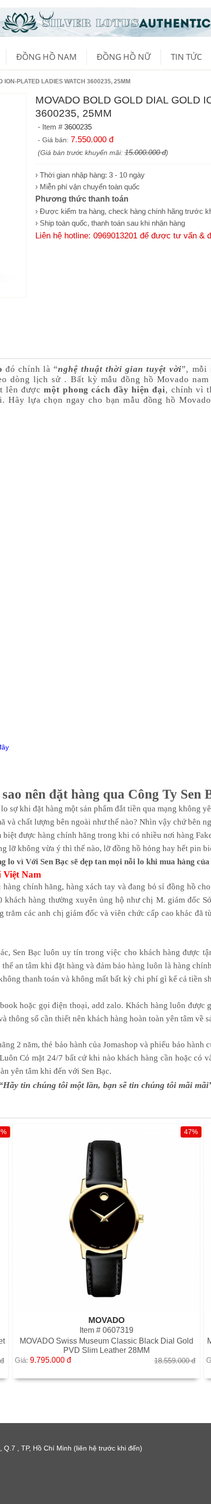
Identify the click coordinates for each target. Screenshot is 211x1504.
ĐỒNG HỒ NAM (46, 56)
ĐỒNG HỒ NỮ (124, 56)
